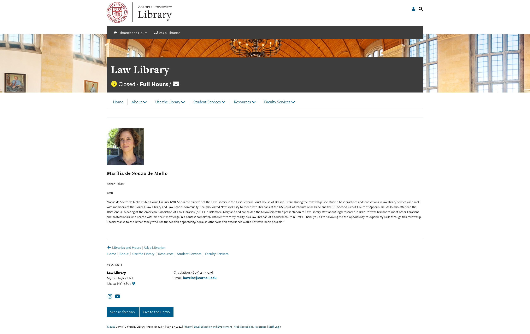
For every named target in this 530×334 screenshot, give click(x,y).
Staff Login (275, 326)
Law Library (140, 69)
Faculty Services (277, 102)
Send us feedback (122, 311)
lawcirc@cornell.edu (200, 277)
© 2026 (111, 326)
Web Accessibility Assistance (250, 326)
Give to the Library (156, 311)
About (137, 102)
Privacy (188, 326)
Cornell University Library (154, 12)
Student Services (207, 102)
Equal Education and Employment (213, 326)
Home (118, 102)
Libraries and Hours (126, 247)
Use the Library (167, 102)
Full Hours (154, 84)
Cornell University (117, 12)
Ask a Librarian (154, 247)
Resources (242, 102)
